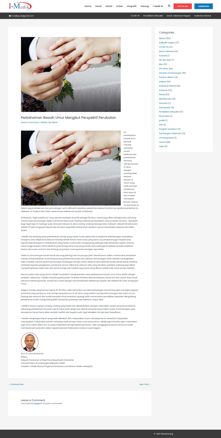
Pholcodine (164, 116)
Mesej (162, 94)
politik (162, 120)
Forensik (163, 55)
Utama (87, 6)
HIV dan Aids (165, 60)
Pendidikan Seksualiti (153, 15)
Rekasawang (167, 433)
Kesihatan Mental (202, 15)
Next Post (145, 384)
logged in (38, 403)
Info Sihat (163, 68)
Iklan (161, 64)
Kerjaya (162, 81)
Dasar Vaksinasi (166, 51)
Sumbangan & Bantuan (170, 133)
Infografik (131, 6)
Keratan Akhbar (166, 77)
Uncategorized (166, 137)
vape (161, 146)
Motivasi (163, 103)
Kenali (98, 6)
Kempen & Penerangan (170, 73)
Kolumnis (163, 90)
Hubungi (145, 6)
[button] (169, 6)
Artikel (119, 6)
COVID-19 (135, 15)
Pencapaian (164, 107)
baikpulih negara (167, 42)
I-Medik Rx (158, 6)
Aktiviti (109, 6)
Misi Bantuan (165, 98)
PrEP (161, 124)
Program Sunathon (168, 129)
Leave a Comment (30, 122)
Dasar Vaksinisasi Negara (178, 15)
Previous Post (16, 384)
